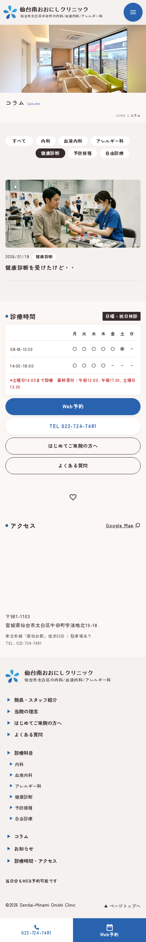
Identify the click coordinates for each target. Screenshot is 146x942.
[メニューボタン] (133, 12)
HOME (121, 115)
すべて (19, 141)
